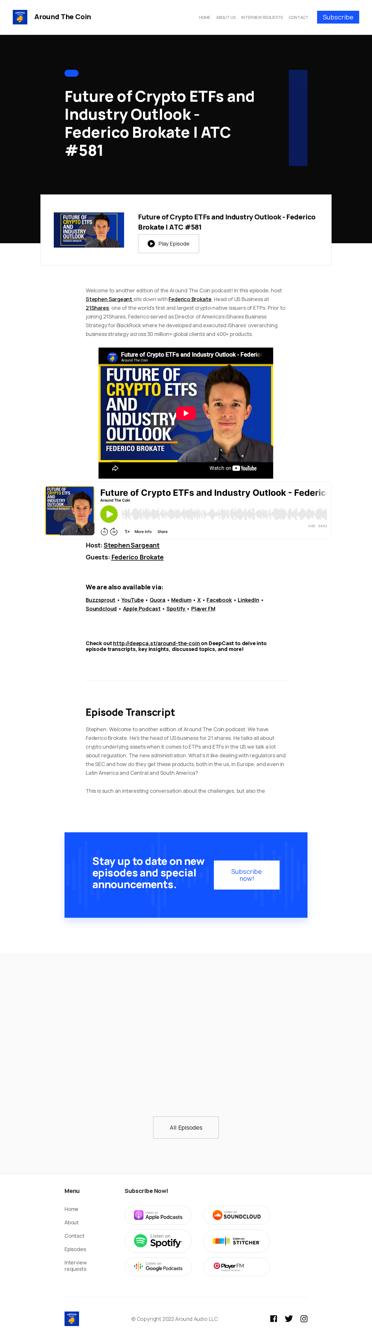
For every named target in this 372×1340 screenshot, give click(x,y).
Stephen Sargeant (109, 299)
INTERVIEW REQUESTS (262, 17)
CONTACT (298, 17)
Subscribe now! (246, 875)
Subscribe (338, 17)
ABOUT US (226, 17)
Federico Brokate (190, 299)
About (72, 1222)
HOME (204, 17)
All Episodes (186, 1127)
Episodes (75, 1249)
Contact (75, 1235)
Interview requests (76, 1265)
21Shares (97, 307)
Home (71, 1209)
